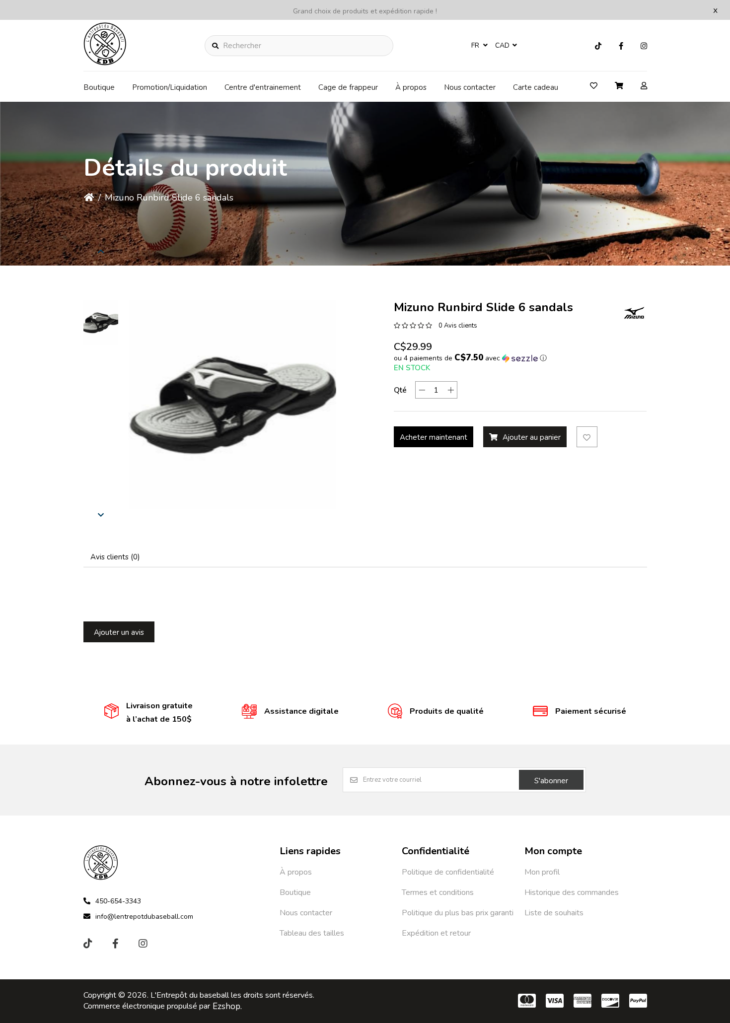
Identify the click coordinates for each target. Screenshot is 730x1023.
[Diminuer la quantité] (422, 390)
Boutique (99, 87)
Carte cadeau (535, 87)
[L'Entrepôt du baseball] (105, 62)
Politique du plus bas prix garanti (457, 912)
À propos (411, 87)
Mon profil (542, 872)
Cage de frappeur (348, 87)
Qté (400, 390)
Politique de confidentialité (448, 872)
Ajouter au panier (532, 437)
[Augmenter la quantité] (450, 390)
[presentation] (100, 251)
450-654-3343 (118, 901)
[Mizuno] (634, 312)
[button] (100, 322)
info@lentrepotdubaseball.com (144, 916)
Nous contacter (470, 87)
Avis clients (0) (115, 557)
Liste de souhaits (554, 912)
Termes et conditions (438, 892)
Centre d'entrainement (262, 87)
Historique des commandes (571, 892)
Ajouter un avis (119, 632)
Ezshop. (227, 1006)
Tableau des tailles (312, 933)
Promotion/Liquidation (169, 87)
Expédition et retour (436, 933)
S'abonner (551, 781)
